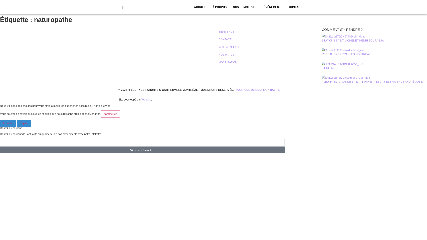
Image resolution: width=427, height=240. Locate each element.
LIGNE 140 (328, 68)
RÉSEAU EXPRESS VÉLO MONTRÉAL (346, 54)
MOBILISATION (228, 62)
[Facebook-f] (6, 60)
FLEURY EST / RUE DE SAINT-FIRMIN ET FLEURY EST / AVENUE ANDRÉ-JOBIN (372, 81)
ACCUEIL (200, 7)
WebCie (146, 99)
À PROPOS (219, 7)
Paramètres (41, 123)
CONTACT (295, 7)
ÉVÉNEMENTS (273, 7)
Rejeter (24, 123)
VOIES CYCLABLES (231, 47)
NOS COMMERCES (245, 7)
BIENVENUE (226, 31)
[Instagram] (15, 60)
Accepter (8, 123)
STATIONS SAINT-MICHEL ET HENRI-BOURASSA (353, 40)
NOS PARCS (226, 54)
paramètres (110, 113)
